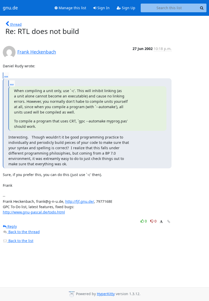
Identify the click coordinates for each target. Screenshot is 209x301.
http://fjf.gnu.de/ (79, 201)
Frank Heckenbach (36, 52)
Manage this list (72, 7)
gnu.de (10, 8)
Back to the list (20, 240)
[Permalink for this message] (169, 221)
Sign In (103, 7)
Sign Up (128, 7)
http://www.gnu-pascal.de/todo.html (34, 212)
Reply (11, 226)
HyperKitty (106, 293)
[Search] (201, 8)
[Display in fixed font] (161, 221)
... (6, 75)
